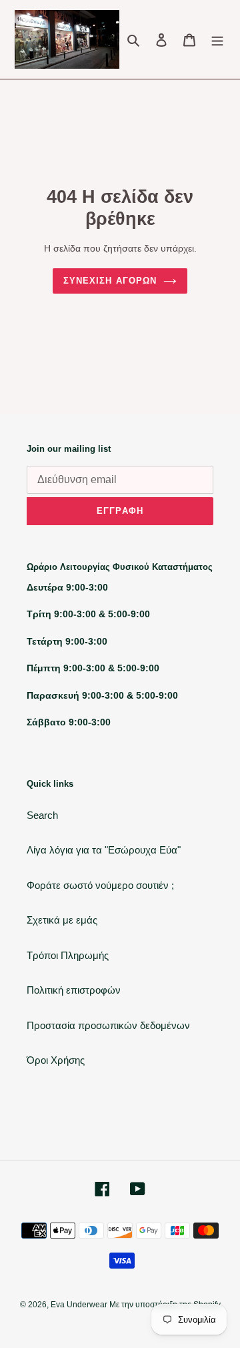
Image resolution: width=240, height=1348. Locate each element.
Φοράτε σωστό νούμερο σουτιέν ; (100, 885)
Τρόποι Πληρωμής (68, 955)
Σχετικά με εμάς (62, 920)
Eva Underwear (80, 1304)
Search (42, 815)
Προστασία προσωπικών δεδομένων (108, 1025)
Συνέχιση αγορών (110, 281)
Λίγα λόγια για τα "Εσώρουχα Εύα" (104, 850)
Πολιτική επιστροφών (74, 990)
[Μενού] (217, 39)
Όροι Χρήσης (56, 1060)
